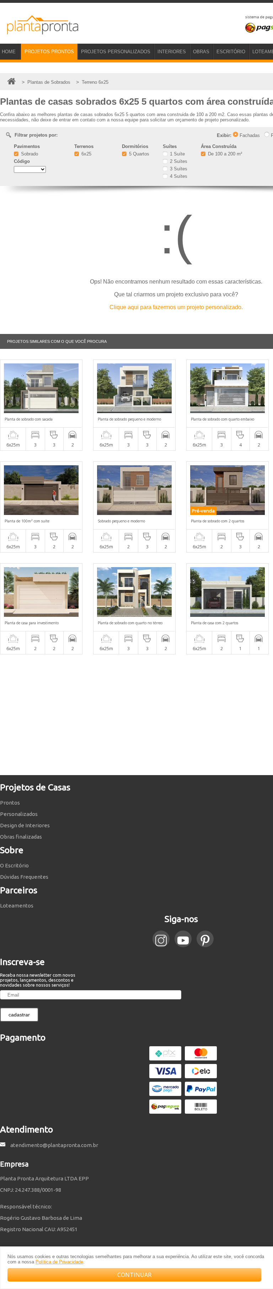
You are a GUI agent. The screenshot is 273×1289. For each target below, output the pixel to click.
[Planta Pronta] (39, 31)
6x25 (85, 154)
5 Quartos (138, 154)
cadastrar (19, 1015)
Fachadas (249, 135)
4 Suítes (177, 176)
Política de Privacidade (59, 1262)
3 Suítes (177, 168)
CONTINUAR (134, 1275)
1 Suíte (176, 154)
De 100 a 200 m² (224, 154)
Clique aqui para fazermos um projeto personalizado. (176, 307)
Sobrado (29, 154)
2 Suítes (177, 161)
